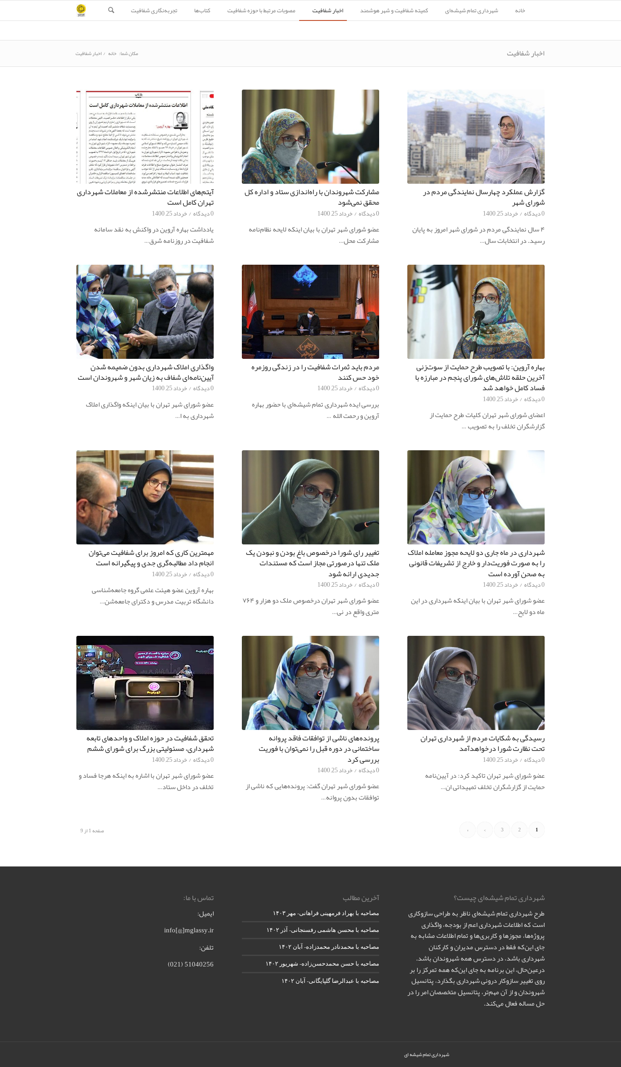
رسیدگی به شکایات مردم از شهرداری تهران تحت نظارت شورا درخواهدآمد (483, 743)
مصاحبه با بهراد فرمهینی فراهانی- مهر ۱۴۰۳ (326, 913)
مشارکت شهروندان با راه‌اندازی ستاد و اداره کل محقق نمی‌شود (312, 197)
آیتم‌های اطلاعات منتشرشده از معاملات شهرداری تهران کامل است (145, 197)
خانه (112, 53)
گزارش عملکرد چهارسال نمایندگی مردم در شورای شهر (484, 197)
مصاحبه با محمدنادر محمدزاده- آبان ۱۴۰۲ (329, 947)
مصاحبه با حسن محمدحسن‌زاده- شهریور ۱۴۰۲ (322, 963)
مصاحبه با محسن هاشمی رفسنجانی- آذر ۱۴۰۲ (322, 930)
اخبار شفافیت (526, 53)
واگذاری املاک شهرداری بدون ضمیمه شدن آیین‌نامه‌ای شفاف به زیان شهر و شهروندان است (146, 372)
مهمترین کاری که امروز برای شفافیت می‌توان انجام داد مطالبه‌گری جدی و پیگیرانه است (151, 557)
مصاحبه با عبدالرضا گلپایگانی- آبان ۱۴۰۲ (330, 981)
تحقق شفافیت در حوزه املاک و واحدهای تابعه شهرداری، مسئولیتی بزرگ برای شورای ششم (150, 743)
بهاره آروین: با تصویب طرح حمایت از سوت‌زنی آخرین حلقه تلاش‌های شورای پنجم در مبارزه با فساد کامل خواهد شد (480, 377)
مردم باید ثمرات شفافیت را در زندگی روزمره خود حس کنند (315, 372)
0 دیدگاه (534, 213)
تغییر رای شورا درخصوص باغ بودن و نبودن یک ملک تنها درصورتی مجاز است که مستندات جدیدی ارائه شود (312, 563)
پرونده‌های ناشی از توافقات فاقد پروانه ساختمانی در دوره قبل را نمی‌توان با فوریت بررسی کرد (319, 748)
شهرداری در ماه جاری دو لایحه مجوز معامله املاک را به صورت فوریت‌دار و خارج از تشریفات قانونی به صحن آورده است (476, 563)
